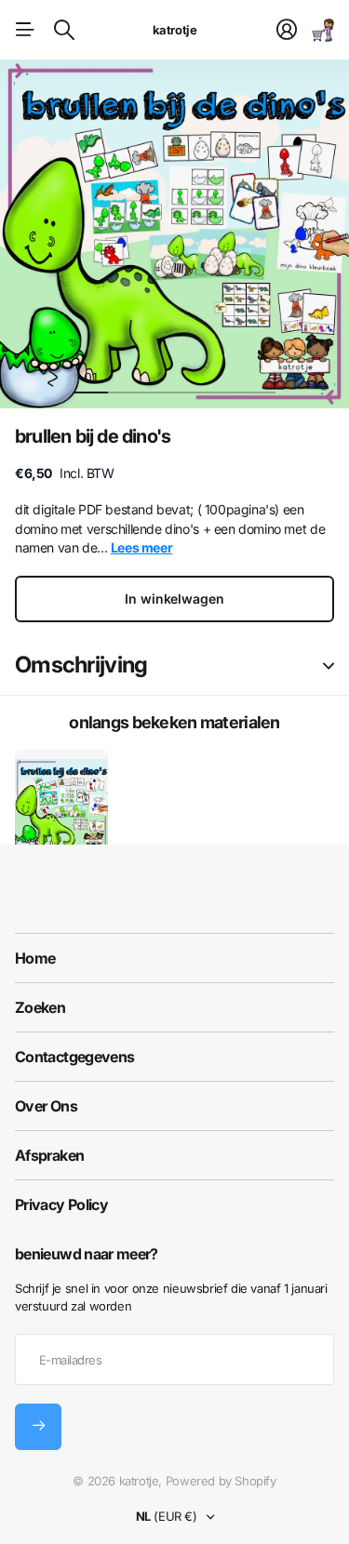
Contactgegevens (74, 1056)
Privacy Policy (61, 1204)
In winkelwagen (174, 598)
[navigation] (124, 376)
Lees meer (142, 547)
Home (35, 958)
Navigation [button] (25, 29)
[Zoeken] (64, 29)
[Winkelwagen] (323, 30)
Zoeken (40, 1007)
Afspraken (49, 1155)
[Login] (286, 30)
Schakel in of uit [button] (328, 665)
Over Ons (46, 1106)
